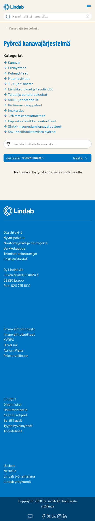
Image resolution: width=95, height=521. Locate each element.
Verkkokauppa (14, 248)
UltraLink (11, 345)
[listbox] (86, 158)
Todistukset (13, 431)
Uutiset (9, 465)
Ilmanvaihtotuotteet (19, 334)
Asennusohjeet (15, 415)
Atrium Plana (13, 350)
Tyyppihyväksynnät (18, 425)
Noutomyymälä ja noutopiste (26, 243)
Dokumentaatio (15, 409)
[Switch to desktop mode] (29, 516)
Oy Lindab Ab (13, 269)
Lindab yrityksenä (17, 481)
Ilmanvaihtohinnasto (19, 329)
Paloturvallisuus (16, 355)
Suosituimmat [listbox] (31, 158)
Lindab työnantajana (19, 476)
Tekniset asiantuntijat (20, 253)
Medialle (10, 471)
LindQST (10, 399)
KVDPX (9, 339)
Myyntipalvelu (14, 237)
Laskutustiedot (15, 259)
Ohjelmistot (13, 404)
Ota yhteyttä (13, 232)
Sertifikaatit (13, 420)
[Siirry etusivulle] (14, 7)
